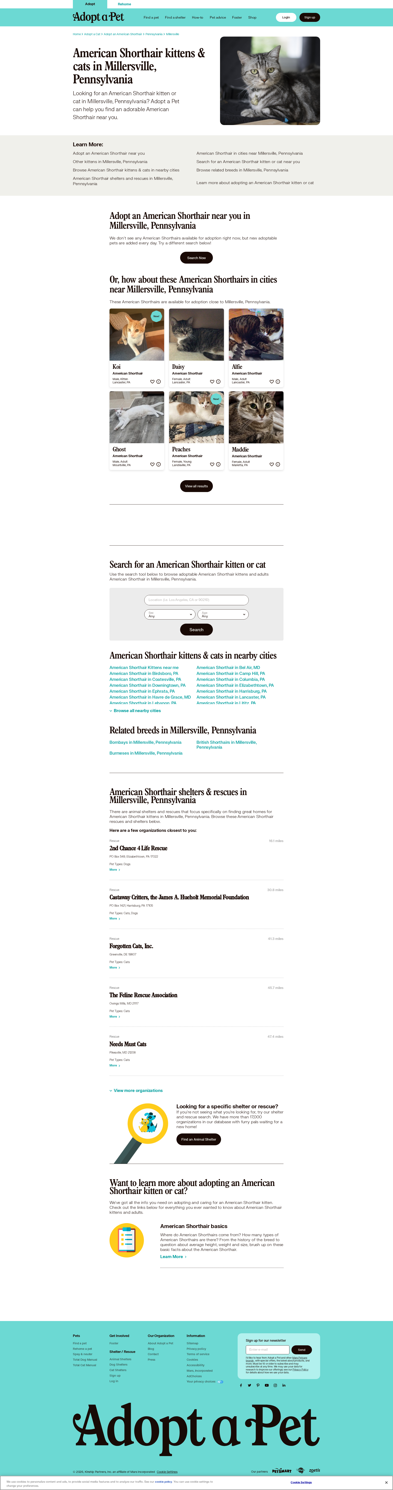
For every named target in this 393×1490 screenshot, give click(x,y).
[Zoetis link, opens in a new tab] (314, 1470)
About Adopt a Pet (160, 1343)
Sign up (309, 17)
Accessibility (195, 1365)
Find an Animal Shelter (198, 1139)
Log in (114, 1381)
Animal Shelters (120, 1359)
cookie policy (163, 1481)
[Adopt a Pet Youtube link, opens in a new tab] (267, 1385)
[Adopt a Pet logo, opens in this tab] (196, 1433)
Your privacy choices (201, 1381)
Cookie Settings (167, 1471)
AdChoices (194, 1376)
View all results (196, 486)
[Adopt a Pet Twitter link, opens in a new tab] (250, 1385)
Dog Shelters (118, 1364)
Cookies (192, 1359)
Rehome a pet (82, 1348)
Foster (237, 17)
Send (301, 1349)
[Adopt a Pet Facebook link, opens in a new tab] (242, 1385)
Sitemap (192, 1343)
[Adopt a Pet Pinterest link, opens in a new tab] (259, 1385)
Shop (252, 17)
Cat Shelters (118, 1370)
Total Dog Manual (85, 1359)
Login (286, 17)
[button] (152, 381)
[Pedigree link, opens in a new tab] (300, 1470)
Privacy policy (196, 1348)
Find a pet (80, 1343)
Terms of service (198, 1354)
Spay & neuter (82, 1354)
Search (196, 629)
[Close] (386, 1482)
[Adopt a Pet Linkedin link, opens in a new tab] (284, 1385)
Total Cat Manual (84, 1365)
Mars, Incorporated (199, 1370)
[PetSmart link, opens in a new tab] (282, 1470)
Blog (151, 1348)
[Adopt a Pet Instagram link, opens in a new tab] (276, 1385)
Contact (153, 1354)
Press (151, 1359)
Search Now (196, 258)
